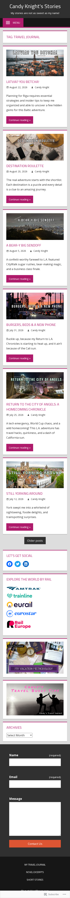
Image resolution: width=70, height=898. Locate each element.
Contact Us (35, 844)
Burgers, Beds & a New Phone (31, 324)
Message (15, 799)
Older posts (35, 541)
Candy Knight (42, 87)
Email (35, 777)
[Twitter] (18, 564)
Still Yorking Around (24, 493)
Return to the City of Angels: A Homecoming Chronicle (32, 407)
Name (35, 755)
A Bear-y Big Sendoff (23, 245)
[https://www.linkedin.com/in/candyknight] (26, 564)
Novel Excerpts (35, 872)
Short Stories (35, 879)
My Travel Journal (35, 864)
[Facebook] (9, 564)
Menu (16, 23)
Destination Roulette (25, 165)
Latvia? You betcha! (22, 81)
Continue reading (19, 120)
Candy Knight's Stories (35, 6)
